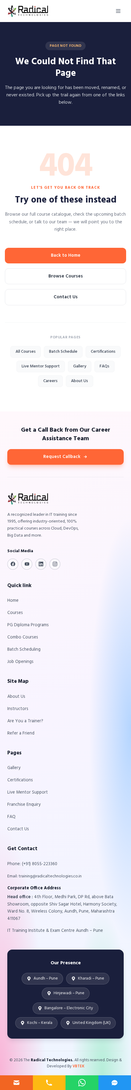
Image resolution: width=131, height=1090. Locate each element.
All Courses (26, 351)
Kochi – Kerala (39, 1023)
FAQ (11, 816)
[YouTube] (26, 564)
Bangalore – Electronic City (68, 1008)
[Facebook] (12, 564)
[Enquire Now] (16, 1082)
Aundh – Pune (46, 978)
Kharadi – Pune (91, 978)
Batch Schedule (63, 351)
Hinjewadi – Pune (69, 993)
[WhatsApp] (82, 1082)
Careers (50, 381)
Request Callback (61, 456)
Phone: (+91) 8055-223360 (32, 864)
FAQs (104, 366)
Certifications (103, 351)
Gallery (79, 366)
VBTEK (78, 1066)
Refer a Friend (20, 733)
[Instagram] (54, 564)
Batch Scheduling (24, 649)
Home (13, 600)
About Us (79, 381)
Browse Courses (65, 276)
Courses (15, 612)
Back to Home (65, 255)
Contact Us (66, 297)
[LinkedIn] (40, 564)
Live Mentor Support (41, 366)
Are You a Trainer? (25, 721)
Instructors (17, 708)
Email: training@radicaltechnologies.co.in (44, 876)
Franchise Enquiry (24, 804)
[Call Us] (49, 1082)
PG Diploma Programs (28, 625)
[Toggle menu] (118, 11)
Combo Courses (22, 637)
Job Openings (20, 661)
